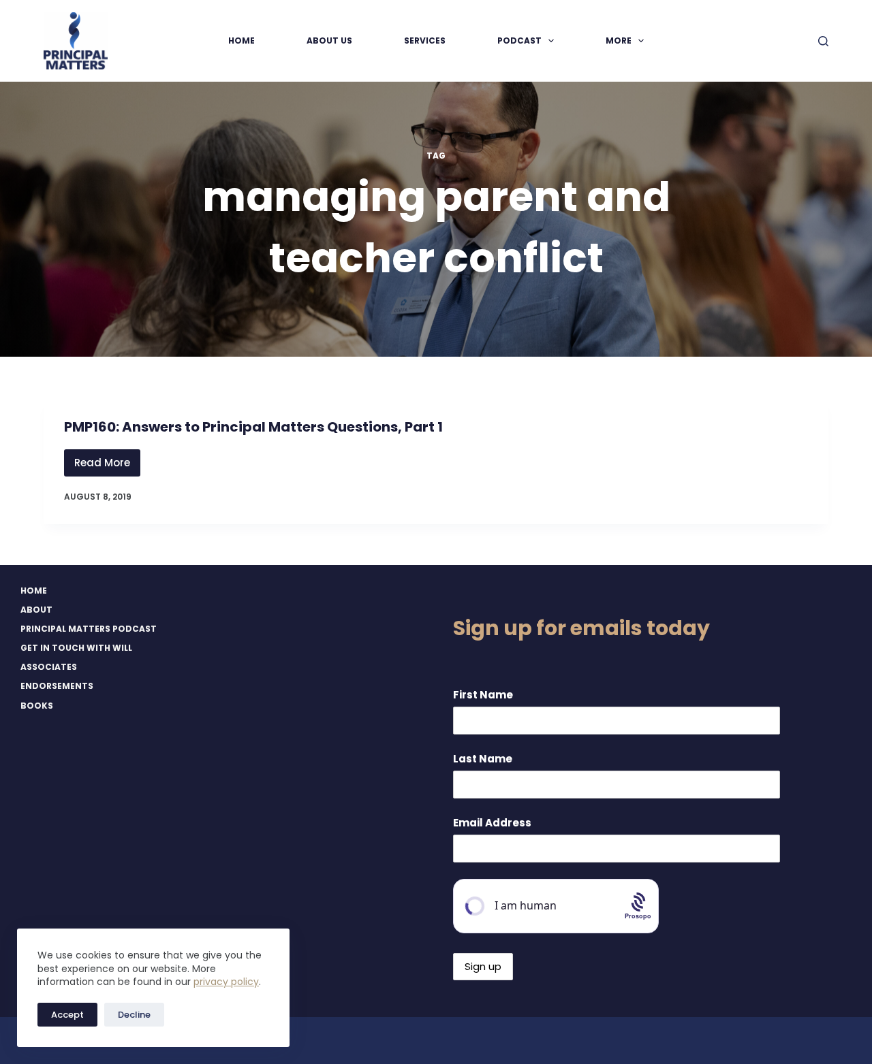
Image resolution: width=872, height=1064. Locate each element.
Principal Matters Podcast (88, 629)
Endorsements (56, 686)
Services (425, 40)
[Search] (823, 41)
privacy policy (226, 981)
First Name (483, 695)
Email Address (492, 823)
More (619, 40)
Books (36, 705)
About (36, 609)
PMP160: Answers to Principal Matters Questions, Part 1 (253, 426)
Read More (107, 466)
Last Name (482, 759)
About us (329, 40)
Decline (134, 1014)
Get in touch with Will (76, 648)
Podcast (519, 40)
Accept (67, 1014)
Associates (48, 667)
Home (241, 40)
